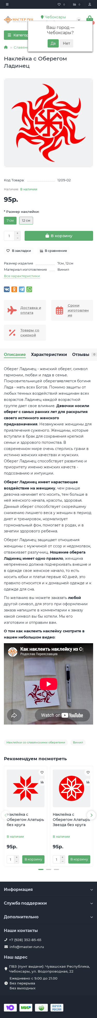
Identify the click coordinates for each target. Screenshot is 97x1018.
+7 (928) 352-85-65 (25, 940)
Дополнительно (21, 916)
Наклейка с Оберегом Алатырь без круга (25, 819)
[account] (89, 4)
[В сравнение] (42, 782)
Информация (18, 889)
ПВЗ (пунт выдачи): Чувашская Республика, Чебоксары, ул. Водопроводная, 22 (49, 968)
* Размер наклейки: (21, 211)
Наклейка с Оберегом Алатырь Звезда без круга (71, 819)
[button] (40, 869)
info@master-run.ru (27, 947)
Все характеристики (22, 276)
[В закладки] (42, 772)
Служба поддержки (25, 903)
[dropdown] (7, 4)
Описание (15, 354)
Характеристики (49, 354)
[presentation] (5, 815)
